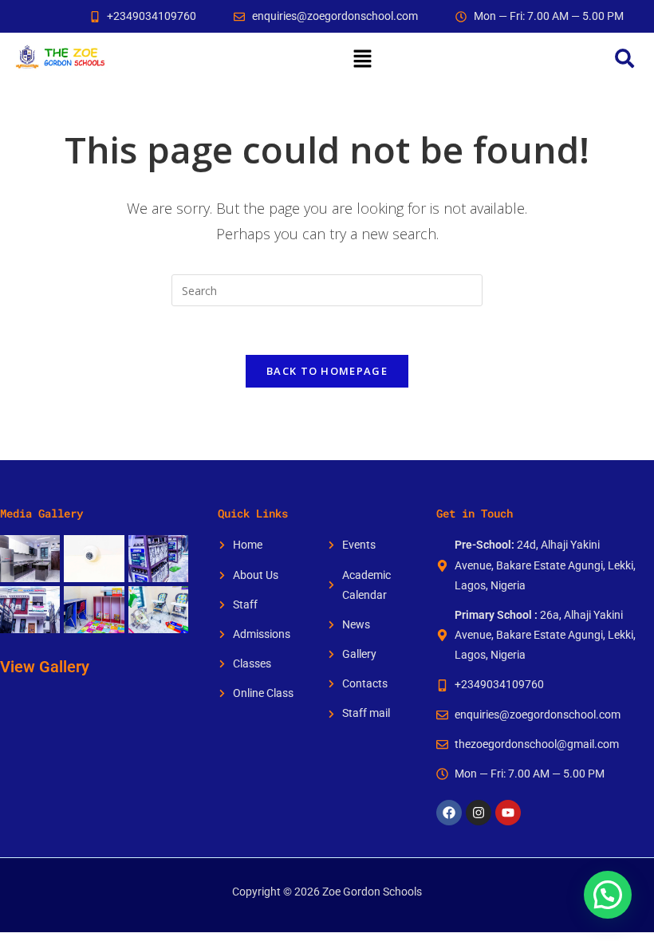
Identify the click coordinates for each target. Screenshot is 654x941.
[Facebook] (449, 812)
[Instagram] (478, 812)
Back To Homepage (327, 371)
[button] (362, 58)
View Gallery (44, 666)
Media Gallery (41, 513)
